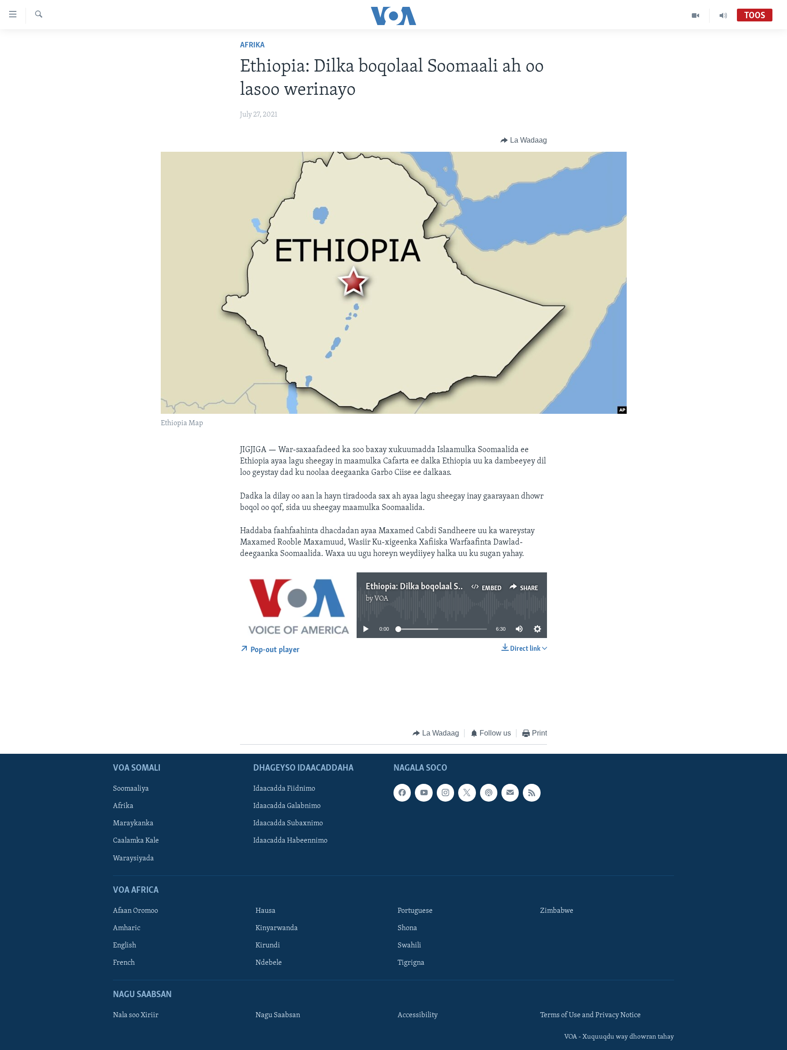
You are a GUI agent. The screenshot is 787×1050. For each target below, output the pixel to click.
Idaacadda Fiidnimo (284, 789)
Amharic (126, 928)
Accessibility (418, 1015)
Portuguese (415, 911)
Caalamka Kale (136, 841)
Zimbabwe (556, 911)
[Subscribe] (510, 793)
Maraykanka (133, 824)
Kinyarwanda (277, 928)
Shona (407, 928)
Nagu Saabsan (278, 1015)
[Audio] (723, 15)
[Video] (696, 15)
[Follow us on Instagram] (445, 793)
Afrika (252, 45)
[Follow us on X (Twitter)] (466, 793)
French (124, 963)
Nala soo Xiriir (135, 1015)
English (124, 945)
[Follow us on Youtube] (423, 793)
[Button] (524, 140)
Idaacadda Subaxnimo (288, 824)
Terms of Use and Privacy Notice (590, 1015)
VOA (381, 598)
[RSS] (531, 793)
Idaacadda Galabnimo (287, 806)
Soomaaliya (131, 789)
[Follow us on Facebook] (402, 793)
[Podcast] (488, 793)
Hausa (266, 911)
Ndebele (269, 963)
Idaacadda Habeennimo (290, 841)
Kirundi (268, 945)
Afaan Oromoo (135, 911)
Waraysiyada (133, 858)
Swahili (409, 945)
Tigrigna (411, 963)
